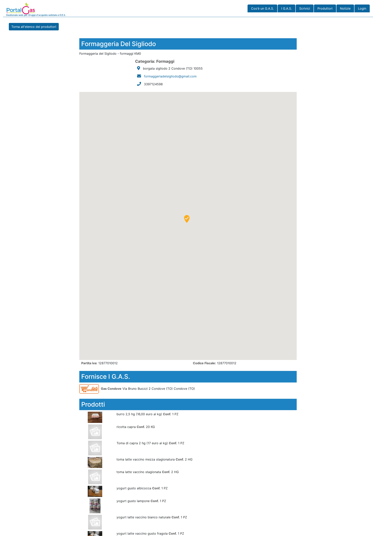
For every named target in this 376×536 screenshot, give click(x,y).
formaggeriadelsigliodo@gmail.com (170, 76)
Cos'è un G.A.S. (262, 8)
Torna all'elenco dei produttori (33, 27)
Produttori (325, 8)
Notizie (345, 8)
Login (362, 8)
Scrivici (304, 8)
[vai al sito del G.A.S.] (89, 389)
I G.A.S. (286, 8)
